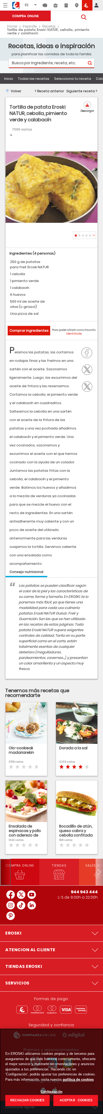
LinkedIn (88, 386)
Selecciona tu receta (72, 78)
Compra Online (25, 15)
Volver (16, 91)
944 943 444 (84, 892)
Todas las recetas (33, 78)
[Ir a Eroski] (87, 5)
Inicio (8, 78)
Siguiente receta (80, 91)
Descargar (87, 111)
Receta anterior (50, 91)
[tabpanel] (51, 631)
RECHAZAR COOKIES (27, 1100)
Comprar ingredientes (29, 330)
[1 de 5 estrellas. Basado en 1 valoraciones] (84, 235)
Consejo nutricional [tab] (26, 571)
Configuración (51, 1092)
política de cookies (78, 1079)
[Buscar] (89, 63)
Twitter (88, 369)
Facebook (88, 352)
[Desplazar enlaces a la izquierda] (5, 872)
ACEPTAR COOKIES (75, 1100)
